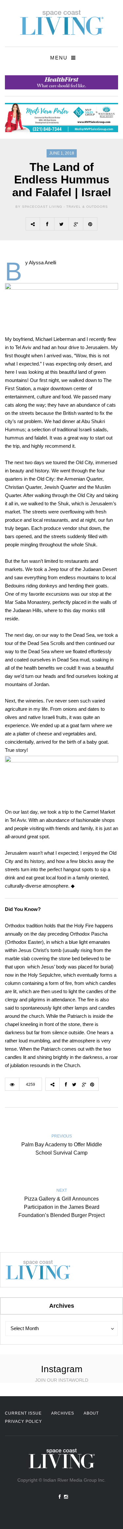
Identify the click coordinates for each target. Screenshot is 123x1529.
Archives (62, 1413)
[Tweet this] (61, 223)
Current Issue (23, 1413)
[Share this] (47, 223)
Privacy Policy (23, 1421)
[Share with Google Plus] (76, 223)
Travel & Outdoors (87, 206)
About (91, 1413)
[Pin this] (90, 223)
